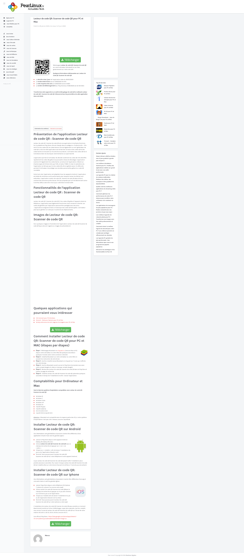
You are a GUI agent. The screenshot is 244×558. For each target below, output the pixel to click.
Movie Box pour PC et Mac (109, 130)
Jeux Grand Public (12, 75)
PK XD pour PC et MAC (109, 112)
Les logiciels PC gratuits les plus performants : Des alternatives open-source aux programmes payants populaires (105, 242)
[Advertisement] (13, 115)
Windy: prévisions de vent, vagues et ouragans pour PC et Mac (55, 322)
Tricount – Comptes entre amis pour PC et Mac (110, 143)
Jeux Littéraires (11, 78)
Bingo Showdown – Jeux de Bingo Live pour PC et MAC (105, 118)
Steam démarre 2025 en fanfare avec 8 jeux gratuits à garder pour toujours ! (105, 158)
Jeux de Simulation (12, 60)
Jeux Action (9, 34)
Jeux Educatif (10, 72)
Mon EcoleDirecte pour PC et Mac (109, 136)
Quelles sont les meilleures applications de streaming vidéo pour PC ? (105, 189)
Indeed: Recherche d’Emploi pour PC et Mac (110, 100)
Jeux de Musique (11, 51)
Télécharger (71, 59)
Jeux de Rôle (10, 57)
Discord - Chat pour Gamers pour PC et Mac (49, 320)
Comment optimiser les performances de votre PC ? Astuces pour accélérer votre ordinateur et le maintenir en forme (104, 198)
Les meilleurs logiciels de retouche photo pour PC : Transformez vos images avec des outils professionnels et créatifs (105, 219)
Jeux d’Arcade (11, 42)
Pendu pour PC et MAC (109, 124)
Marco (47, 535)
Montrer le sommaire (55, 128)
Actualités (9, 27)
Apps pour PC (10, 18)
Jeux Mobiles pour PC (13, 24)
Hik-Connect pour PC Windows (45, 318)
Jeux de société (11, 63)
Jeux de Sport (10, 66)
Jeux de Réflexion (11, 54)
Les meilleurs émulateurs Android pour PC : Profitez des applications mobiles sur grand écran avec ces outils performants (105, 168)
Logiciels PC (10, 21)
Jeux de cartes (10, 45)
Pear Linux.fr (111, 555)
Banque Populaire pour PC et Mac (109, 87)
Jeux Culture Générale (13, 39)
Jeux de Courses (11, 48)
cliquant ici (61, 350)
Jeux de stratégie (11, 69)
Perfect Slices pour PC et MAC (109, 93)
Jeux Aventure (10, 36)
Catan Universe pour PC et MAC (108, 106)
